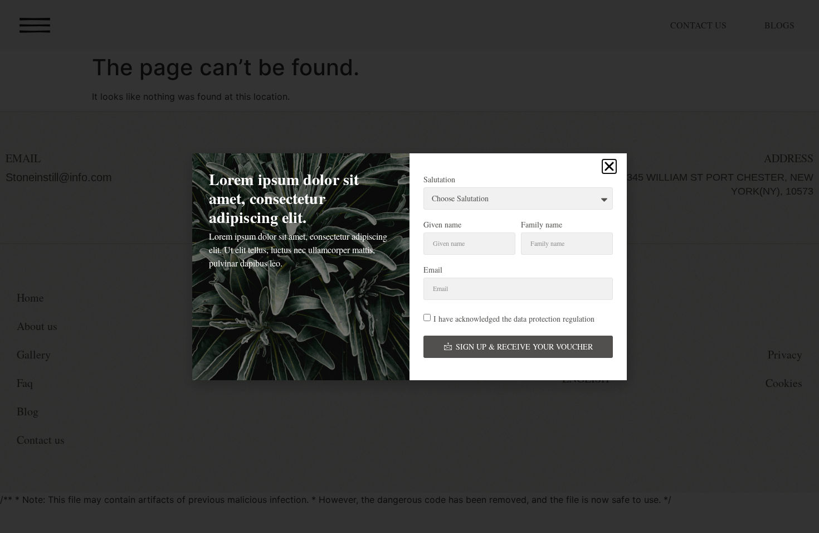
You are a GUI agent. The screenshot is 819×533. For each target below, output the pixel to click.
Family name (541, 225)
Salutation (439, 180)
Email (432, 270)
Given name (442, 225)
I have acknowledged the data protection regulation (513, 318)
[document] (409, 266)
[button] (609, 166)
